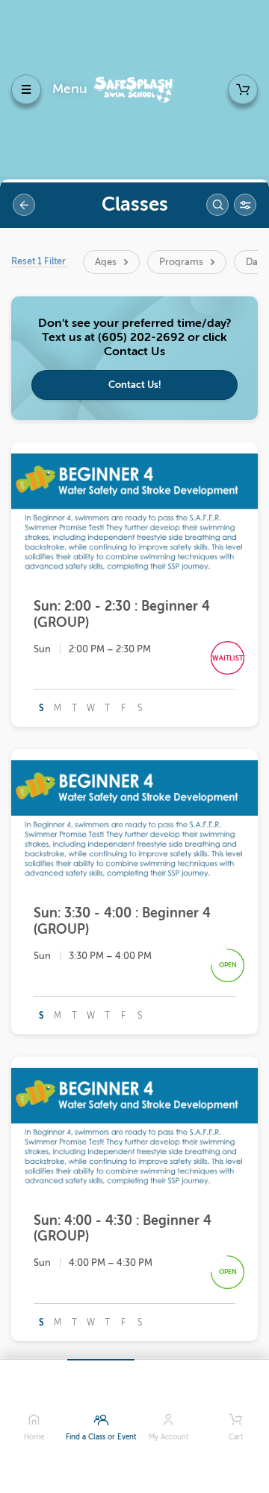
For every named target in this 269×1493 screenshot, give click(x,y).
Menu (69, 88)
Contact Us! (134, 384)
